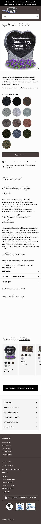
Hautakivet (5, 476)
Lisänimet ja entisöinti (8, 485)
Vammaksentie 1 (6, 442)
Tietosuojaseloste (7, 455)
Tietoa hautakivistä (7, 482)
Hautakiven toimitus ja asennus (13, 276)
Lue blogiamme (6, 451)
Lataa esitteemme (7, 448)
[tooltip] (6, 101)
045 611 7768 (19, 4)
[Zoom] (38, 68)
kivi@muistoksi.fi (31, 4)
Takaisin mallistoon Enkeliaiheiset (22, 388)
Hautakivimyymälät (7, 488)
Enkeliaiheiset (24, 339)
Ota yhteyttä (6, 282)
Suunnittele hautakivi (8, 479)
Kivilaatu (10, 94)
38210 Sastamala (7, 445)
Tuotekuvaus (6, 271)
